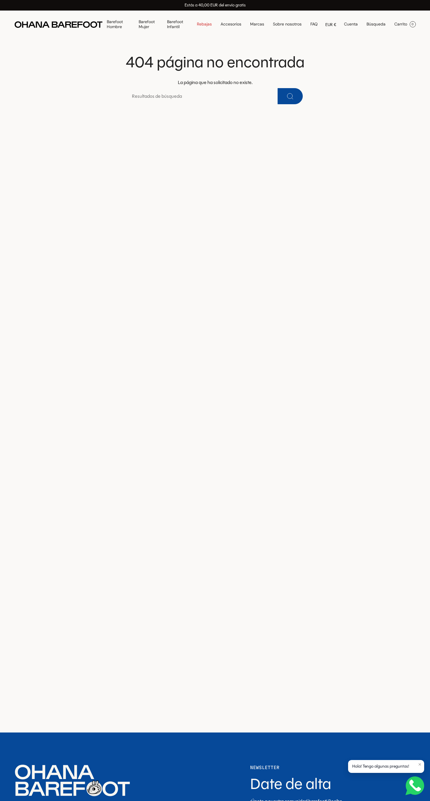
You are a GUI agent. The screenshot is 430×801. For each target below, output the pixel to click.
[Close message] (420, 764)
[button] (118, 24)
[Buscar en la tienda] (290, 96)
